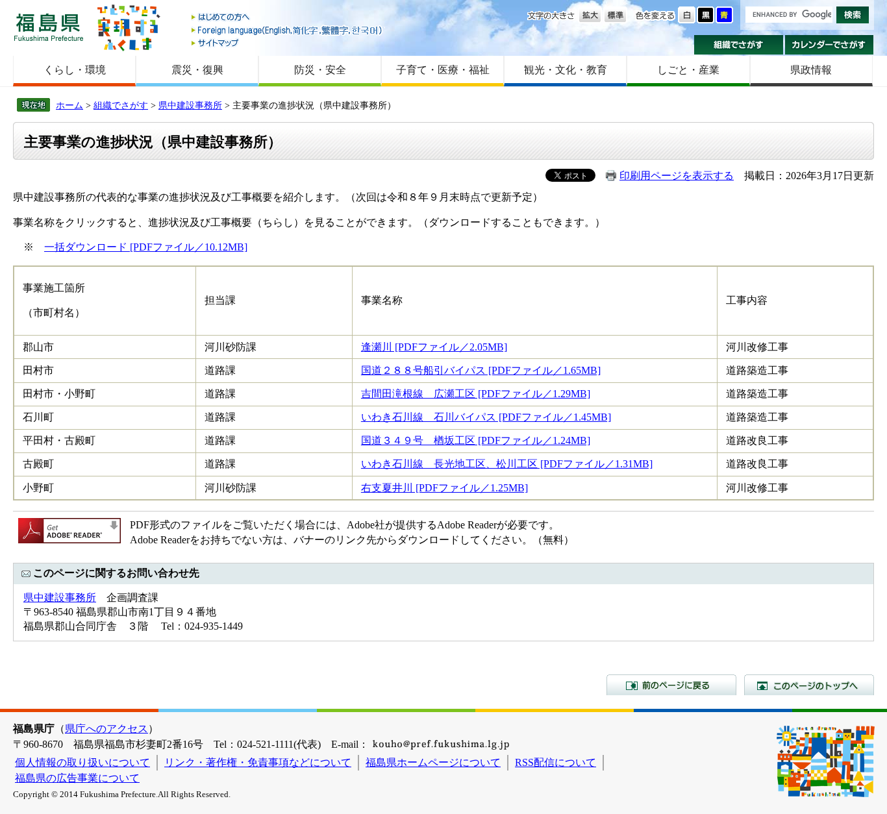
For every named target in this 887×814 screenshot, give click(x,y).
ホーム (69, 105)
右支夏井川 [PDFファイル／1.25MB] (444, 487)
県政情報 (811, 69)
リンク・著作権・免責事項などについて (257, 762)
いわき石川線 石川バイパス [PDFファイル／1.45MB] (486, 417)
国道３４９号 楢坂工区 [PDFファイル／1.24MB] (475, 440)
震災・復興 (197, 69)
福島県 (48, 27)
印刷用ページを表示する (676, 175)
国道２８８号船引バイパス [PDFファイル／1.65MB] (481, 370)
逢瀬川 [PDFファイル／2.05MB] (434, 346)
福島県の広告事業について (77, 777)
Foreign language (287, 30)
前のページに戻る (671, 684)
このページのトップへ (809, 684)
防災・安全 (320, 69)
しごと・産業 (688, 69)
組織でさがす (738, 45)
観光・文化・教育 (565, 69)
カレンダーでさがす (829, 45)
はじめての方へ (287, 18)
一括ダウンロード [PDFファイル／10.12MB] (145, 247)
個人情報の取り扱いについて (82, 762)
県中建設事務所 (190, 105)
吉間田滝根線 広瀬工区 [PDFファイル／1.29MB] (475, 393)
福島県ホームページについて (433, 762)
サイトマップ (287, 42)
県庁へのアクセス (106, 728)
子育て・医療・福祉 (443, 69)
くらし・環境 (75, 69)
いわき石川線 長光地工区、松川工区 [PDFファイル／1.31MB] (507, 463)
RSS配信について (555, 762)
